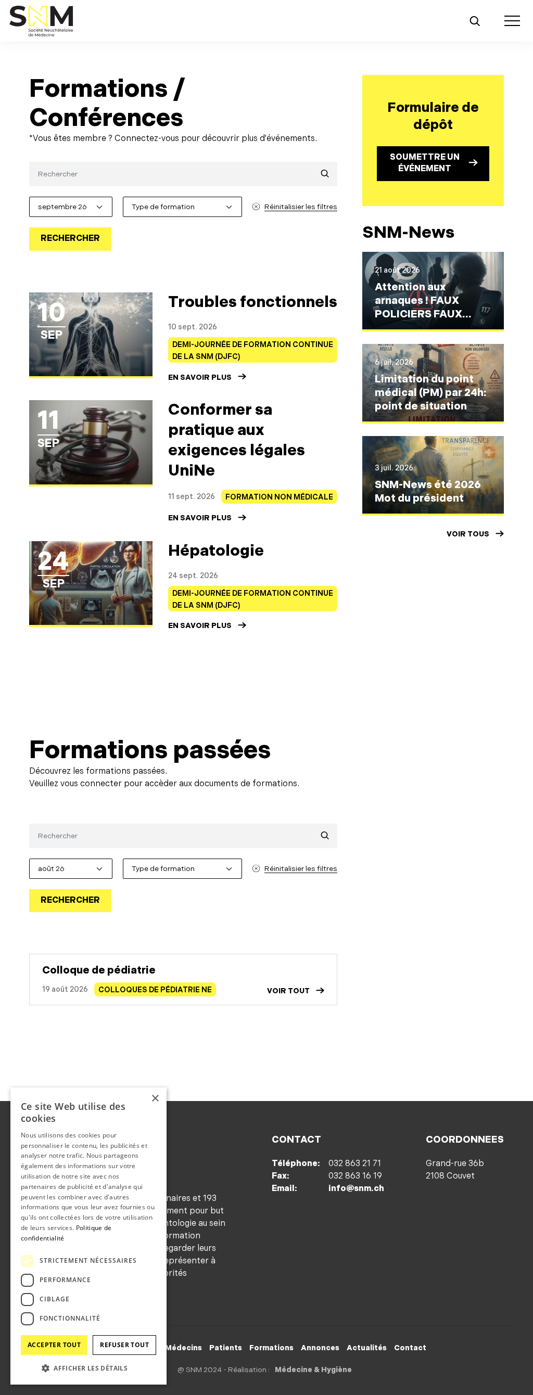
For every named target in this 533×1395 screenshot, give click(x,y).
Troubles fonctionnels (252, 302)
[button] (88, 1368)
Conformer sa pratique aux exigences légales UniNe (236, 440)
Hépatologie (216, 551)
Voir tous (468, 534)
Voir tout (288, 991)
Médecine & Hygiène (313, 1369)
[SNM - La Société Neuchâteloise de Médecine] (41, 20)
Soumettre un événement (425, 163)
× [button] (155, 1099)
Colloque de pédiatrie (99, 970)
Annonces (320, 1347)
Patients (225, 1347)
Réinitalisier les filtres (300, 206)
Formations (271, 1347)
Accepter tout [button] (54, 1344)
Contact (410, 1347)
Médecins (183, 1347)
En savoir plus (200, 377)
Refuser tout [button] (124, 1344)
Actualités (367, 1347)
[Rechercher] (474, 21)
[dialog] (88, 1236)
